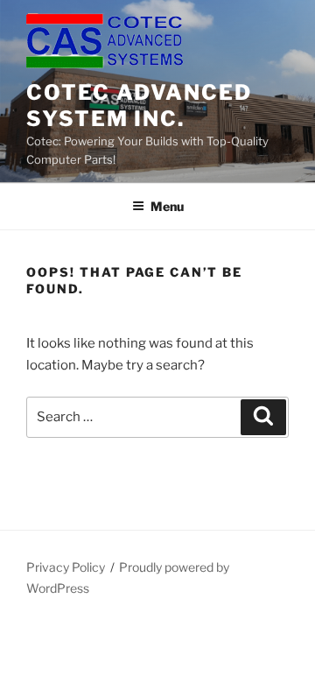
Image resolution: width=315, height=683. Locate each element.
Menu (167, 206)
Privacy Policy (65, 567)
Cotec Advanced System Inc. (139, 105)
